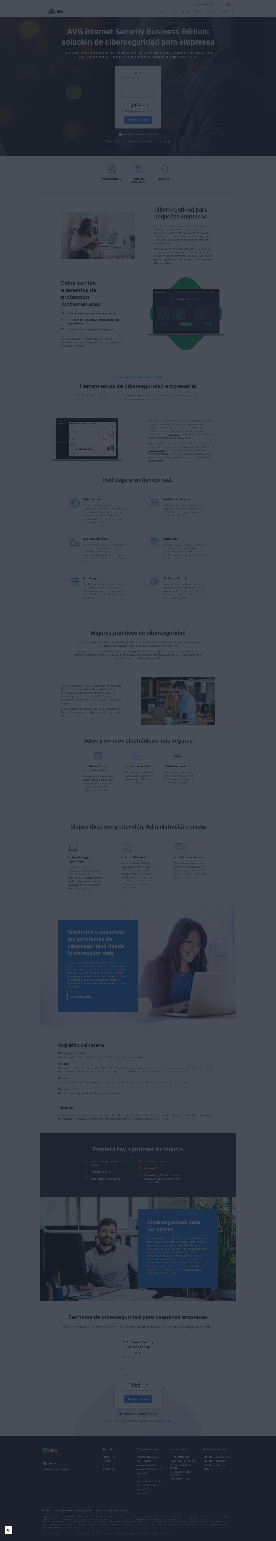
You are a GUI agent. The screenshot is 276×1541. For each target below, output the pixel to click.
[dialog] (138, 770)
